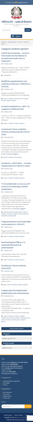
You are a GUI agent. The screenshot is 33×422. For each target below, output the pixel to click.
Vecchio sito (6, 398)
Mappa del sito (7, 396)
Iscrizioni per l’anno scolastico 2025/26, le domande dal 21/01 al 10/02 (15, 132)
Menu (18, 36)
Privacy (5, 385)
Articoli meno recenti (16, 329)
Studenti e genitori (11, 100)
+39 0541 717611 (10, 2)
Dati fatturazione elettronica (9, 373)
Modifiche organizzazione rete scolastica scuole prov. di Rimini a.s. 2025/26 (16, 84)
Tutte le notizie (18, 415)
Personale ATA (18, 98)
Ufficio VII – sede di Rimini (17, 21)
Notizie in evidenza (8, 98)
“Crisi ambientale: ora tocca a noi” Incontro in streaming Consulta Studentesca (15, 186)
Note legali (6, 383)
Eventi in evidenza (8, 157)
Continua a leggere (12, 154)
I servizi (27, 415)
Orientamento (7, 75)
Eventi (5, 284)
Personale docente (23, 214)
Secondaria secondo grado (8, 216)
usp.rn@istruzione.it (22, 2)
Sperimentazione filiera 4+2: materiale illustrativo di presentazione (13, 245)
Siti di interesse (7, 392)
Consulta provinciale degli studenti (12, 212)
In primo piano (8, 415)
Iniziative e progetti (12, 214)
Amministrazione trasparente (11, 381)
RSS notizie (6, 394)
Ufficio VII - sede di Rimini (8, 42)
